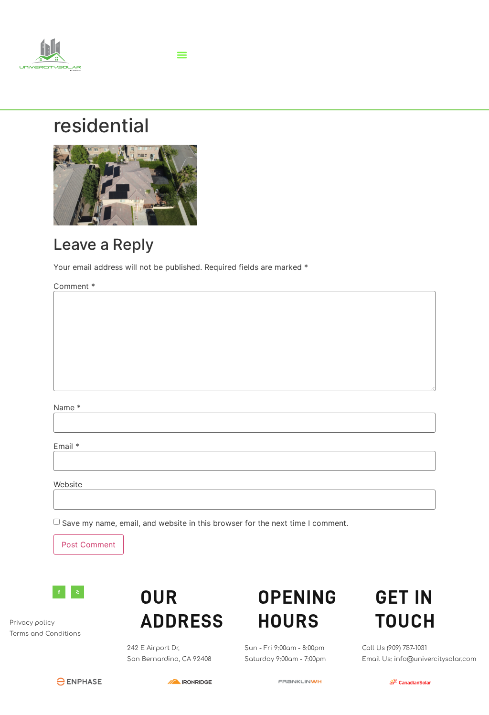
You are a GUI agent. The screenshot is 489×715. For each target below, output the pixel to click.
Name (67, 407)
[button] (182, 55)
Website (67, 484)
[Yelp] (77, 592)
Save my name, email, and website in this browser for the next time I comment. (205, 523)
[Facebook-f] (59, 592)
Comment (74, 286)
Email (66, 446)
